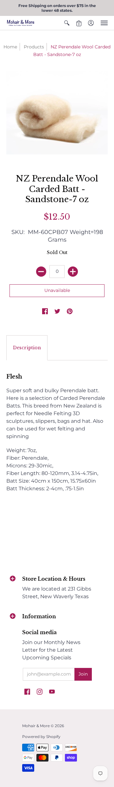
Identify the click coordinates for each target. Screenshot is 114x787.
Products (34, 47)
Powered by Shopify (41, 736)
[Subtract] (41, 271)
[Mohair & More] (20, 23)
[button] (67, 23)
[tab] (27, 348)
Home (10, 47)
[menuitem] (67, 23)
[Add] (73, 271)
